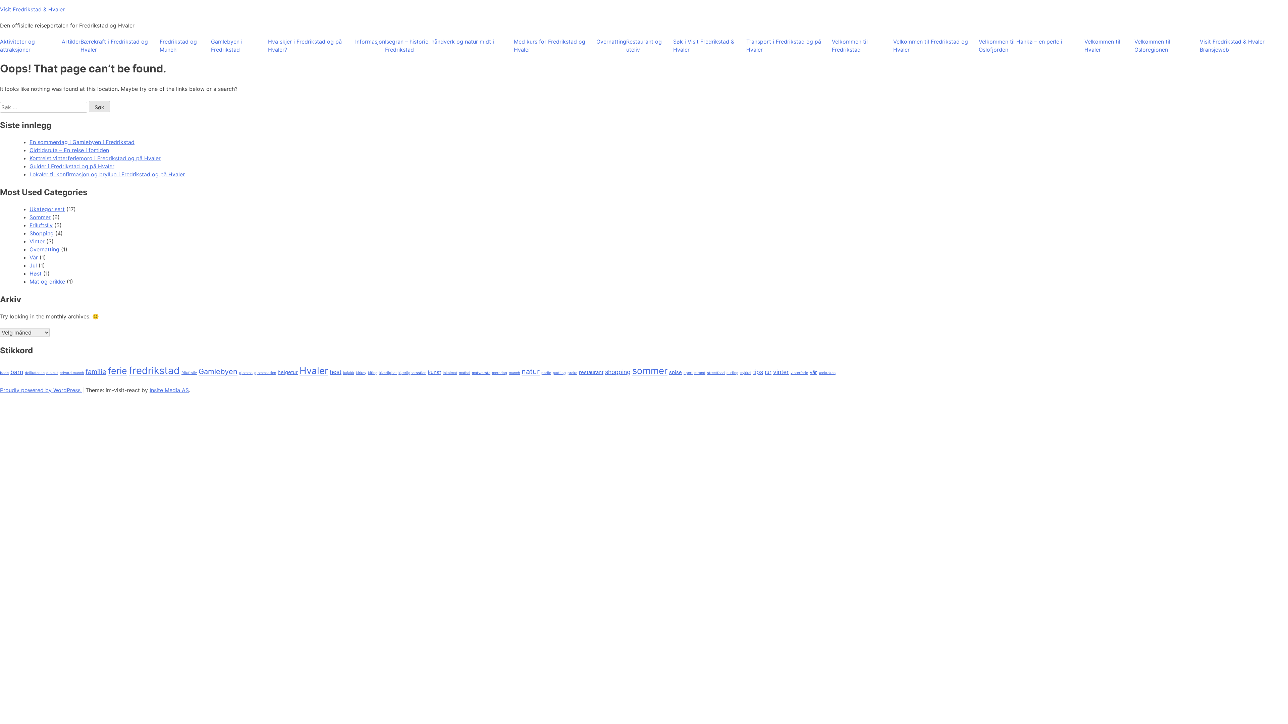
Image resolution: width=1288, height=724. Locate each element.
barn (16, 371)
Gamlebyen (218, 371)
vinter (781, 371)
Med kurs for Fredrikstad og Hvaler (549, 45)
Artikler (71, 41)
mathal (464, 373)
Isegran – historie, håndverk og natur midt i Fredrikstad (439, 45)
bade (4, 373)
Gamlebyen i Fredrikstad (227, 45)
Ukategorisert (47, 209)
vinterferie (799, 373)
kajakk (348, 373)
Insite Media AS (169, 390)
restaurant (591, 372)
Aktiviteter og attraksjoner (17, 45)
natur (531, 371)
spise (675, 372)
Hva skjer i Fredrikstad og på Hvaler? (305, 45)
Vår (34, 257)
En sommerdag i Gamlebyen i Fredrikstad (82, 142)
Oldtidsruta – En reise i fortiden (69, 150)
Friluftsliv (41, 225)
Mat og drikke (47, 281)
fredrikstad (154, 370)
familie (96, 372)
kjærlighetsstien (412, 373)
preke (572, 373)
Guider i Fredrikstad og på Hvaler (72, 166)
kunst (434, 372)
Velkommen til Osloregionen (1152, 45)
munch (514, 373)
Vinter (37, 241)
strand (699, 373)
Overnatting (611, 41)
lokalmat (450, 373)
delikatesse (35, 373)
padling (559, 373)
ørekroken (827, 373)
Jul (33, 265)
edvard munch (72, 373)
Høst (36, 273)
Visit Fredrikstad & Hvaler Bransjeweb (1232, 45)
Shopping (42, 233)
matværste (481, 373)
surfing (733, 373)
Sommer (40, 217)
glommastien (265, 373)
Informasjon (370, 41)
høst (335, 371)
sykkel (745, 373)
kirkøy (361, 373)
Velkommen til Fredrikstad (850, 45)
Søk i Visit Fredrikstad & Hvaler (703, 45)
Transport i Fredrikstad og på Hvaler (783, 45)
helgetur (288, 372)
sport (688, 373)
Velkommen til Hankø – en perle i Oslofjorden (1020, 45)
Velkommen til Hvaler (1102, 45)
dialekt (52, 373)
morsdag (499, 373)
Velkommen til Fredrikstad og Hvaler (930, 45)
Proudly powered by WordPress (41, 390)
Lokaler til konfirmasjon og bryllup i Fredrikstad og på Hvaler (107, 174)
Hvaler (314, 370)
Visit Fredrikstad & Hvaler (32, 9)
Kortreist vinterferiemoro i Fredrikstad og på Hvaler (95, 158)
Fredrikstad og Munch (178, 45)
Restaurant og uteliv (644, 45)
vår (813, 372)
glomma (246, 373)
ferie (117, 370)
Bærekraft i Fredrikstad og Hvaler (114, 45)
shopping (618, 371)
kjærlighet (388, 373)
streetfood (716, 373)
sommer (649, 370)
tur (768, 372)
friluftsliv (189, 373)
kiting (373, 373)
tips (758, 371)
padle (546, 373)
